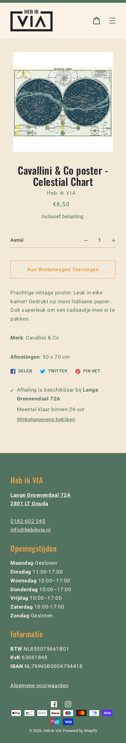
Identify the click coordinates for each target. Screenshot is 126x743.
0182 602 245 (27, 521)
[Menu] (112, 20)
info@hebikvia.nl (30, 530)
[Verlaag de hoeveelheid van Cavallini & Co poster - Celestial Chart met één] (86, 240)
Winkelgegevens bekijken (46, 419)
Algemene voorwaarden (39, 685)
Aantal (17, 240)
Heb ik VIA (52, 730)
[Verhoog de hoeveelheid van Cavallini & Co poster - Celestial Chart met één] (113, 240)
